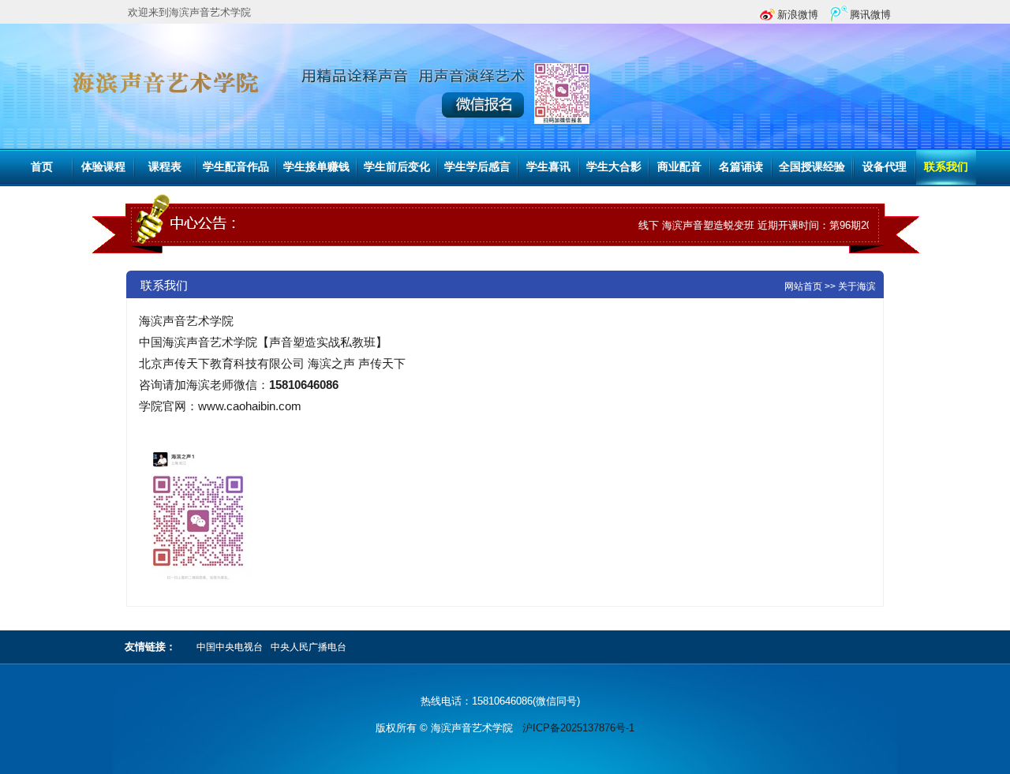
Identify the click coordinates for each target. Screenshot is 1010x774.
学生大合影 (614, 167)
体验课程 (103, 167)
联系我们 (946, 167)
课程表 (164, 167)
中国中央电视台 (229, 646)
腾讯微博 (870, 15)
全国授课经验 (812, 167)
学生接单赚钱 (316, 167)
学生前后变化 (397, 167)
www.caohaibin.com (249, 406)
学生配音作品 (236, 167)
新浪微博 (797, 15)
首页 (42, 167)
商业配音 (679, 167)
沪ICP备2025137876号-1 (578, 728)
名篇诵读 (741, 167)
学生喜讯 (548, 167)
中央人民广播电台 (308, 646)
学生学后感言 (477, 167)
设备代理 (884, 167)
